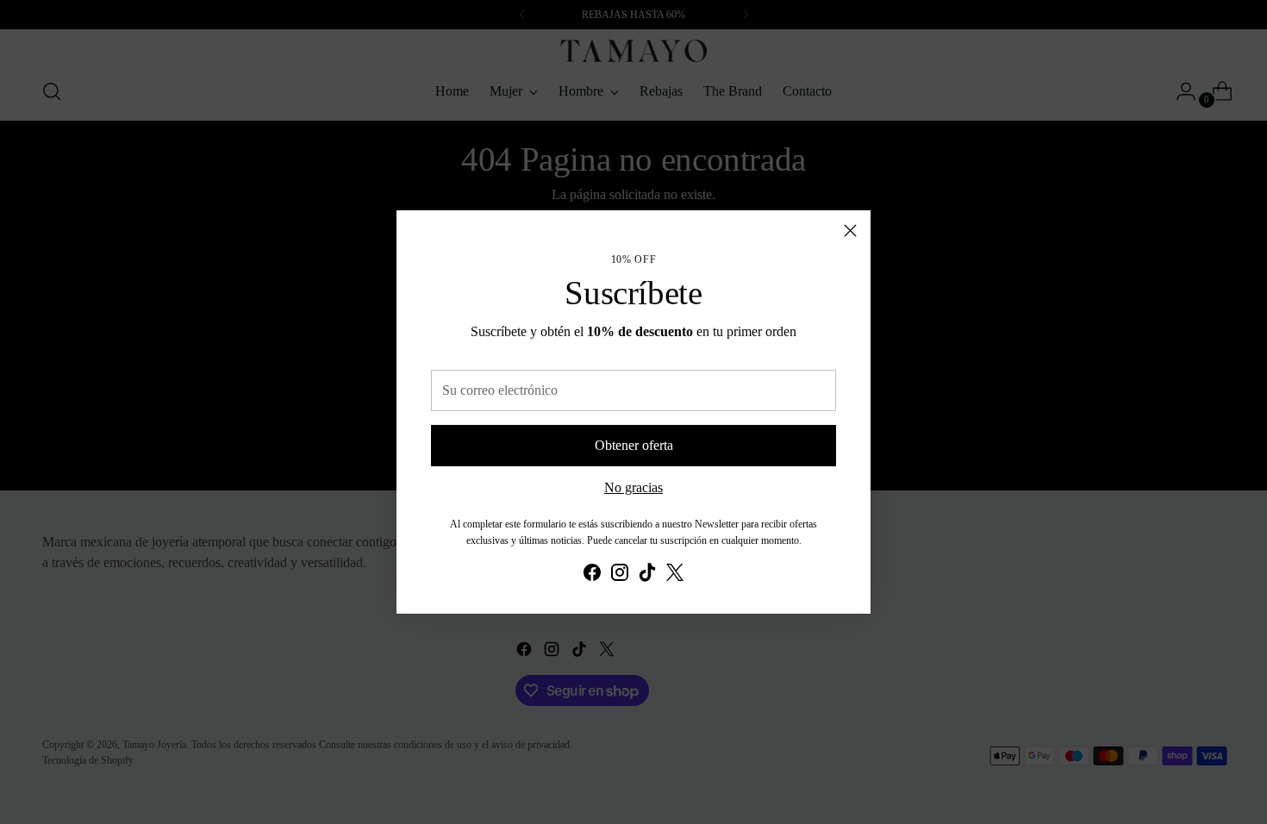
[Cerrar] (850, 230)
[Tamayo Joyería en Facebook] (592, 575)
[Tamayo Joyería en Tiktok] (647, 575)
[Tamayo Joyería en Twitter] (675, 575)
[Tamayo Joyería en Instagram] (619, 575)
